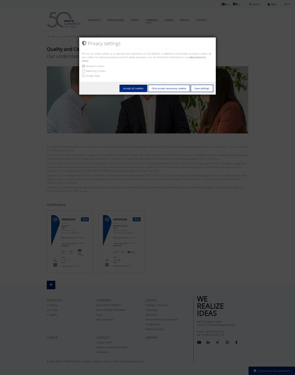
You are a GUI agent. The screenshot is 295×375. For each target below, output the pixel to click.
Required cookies (95, 66)
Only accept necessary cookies (169, 88)
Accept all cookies (133, 88)
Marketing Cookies (96, 71)
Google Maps (93, 75)
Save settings (201, 88)
